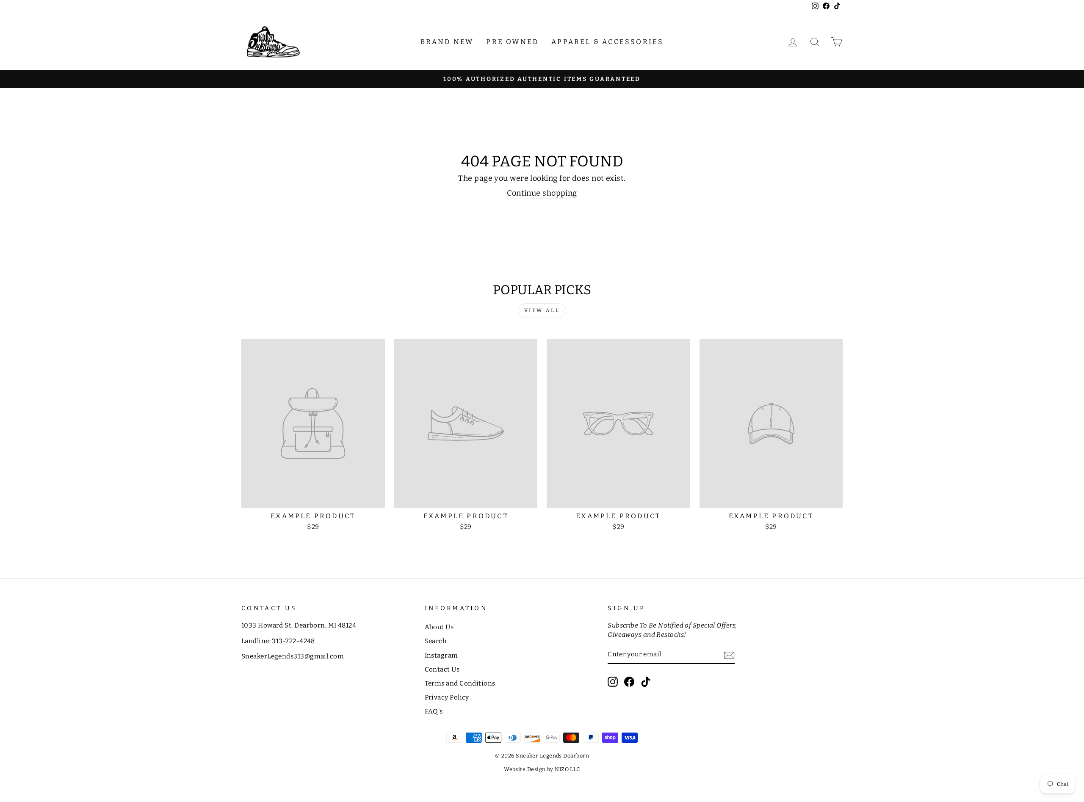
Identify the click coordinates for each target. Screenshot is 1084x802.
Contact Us (442, 669)
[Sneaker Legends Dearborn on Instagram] (613, 682)
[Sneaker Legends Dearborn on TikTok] (646, 682)
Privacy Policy (447, 697)
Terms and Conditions (460, 683)
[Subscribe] (729, 655)
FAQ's (434, 711)
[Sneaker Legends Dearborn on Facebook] (629, 682)
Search (436, 641)
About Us (439, 627)
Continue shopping (542, 193)
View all (542, 310)
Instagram (441, 655)
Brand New (447, 42)
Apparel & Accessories (607, 42)
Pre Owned (512, 42)
